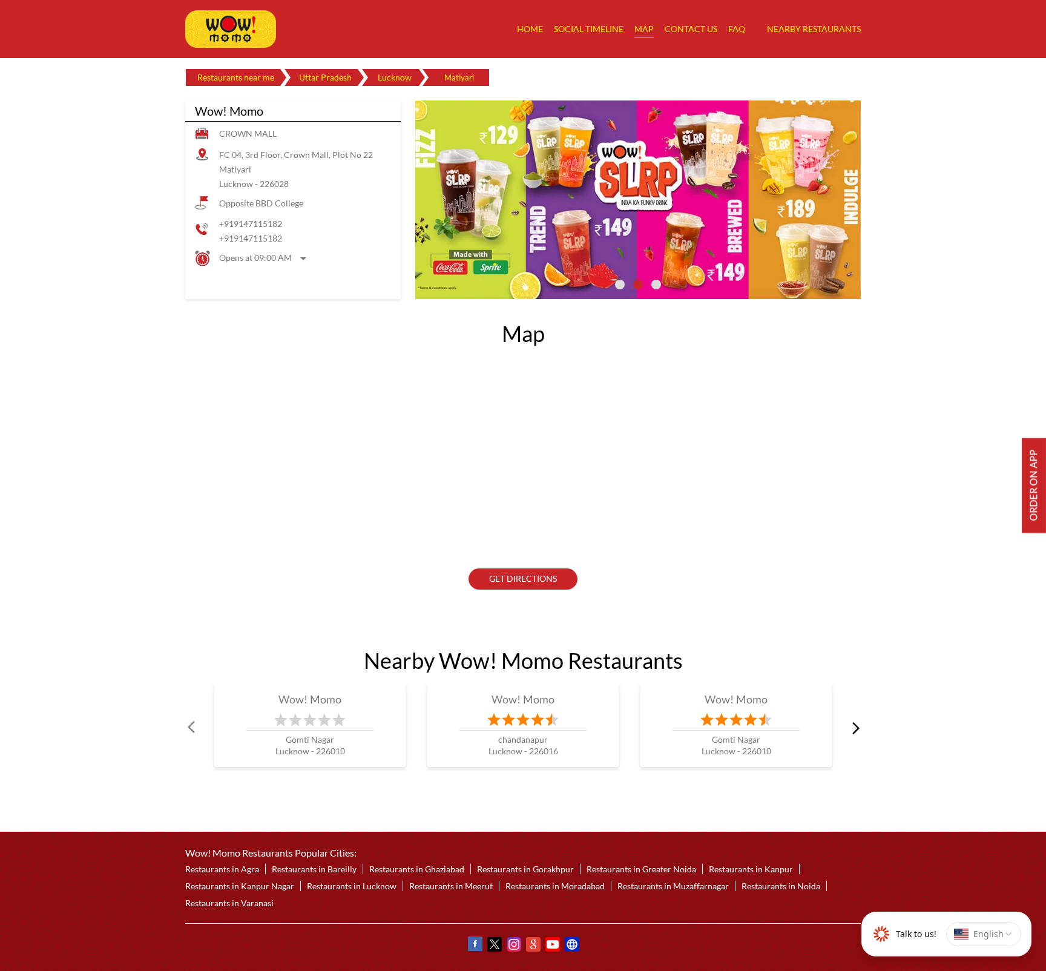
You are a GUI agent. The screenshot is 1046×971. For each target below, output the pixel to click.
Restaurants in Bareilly (314, 869)
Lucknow (395, 77)
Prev (192, 727)
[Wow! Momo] (230, 29)
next (853, 727)
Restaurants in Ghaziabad (416, 869)
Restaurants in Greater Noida (641, 869)
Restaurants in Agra (222, 869)
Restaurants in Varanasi (229, 903)
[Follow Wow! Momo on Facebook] (474, 946)
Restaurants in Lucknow (351, 886)
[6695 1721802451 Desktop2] (1034, 485)
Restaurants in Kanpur (751, 869)
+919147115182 (250, 224)
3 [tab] (656, 284)
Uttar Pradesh (325, 77)
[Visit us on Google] (532, 946)
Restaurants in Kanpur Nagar (239, 886)
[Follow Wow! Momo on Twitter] (494, 946)
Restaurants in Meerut (451, 886)
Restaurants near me (235, 77)
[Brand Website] (571, 946)
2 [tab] (638, 284)
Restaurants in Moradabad (555, 886)
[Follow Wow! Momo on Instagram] (513, 946)
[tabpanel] (638, 199)
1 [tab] (620, 284)
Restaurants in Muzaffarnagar (673, 886)
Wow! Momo (310, 699)
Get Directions (523, 579)
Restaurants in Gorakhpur (525, 869)
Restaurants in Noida (781, 886)
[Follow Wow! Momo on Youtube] (552, 946)
